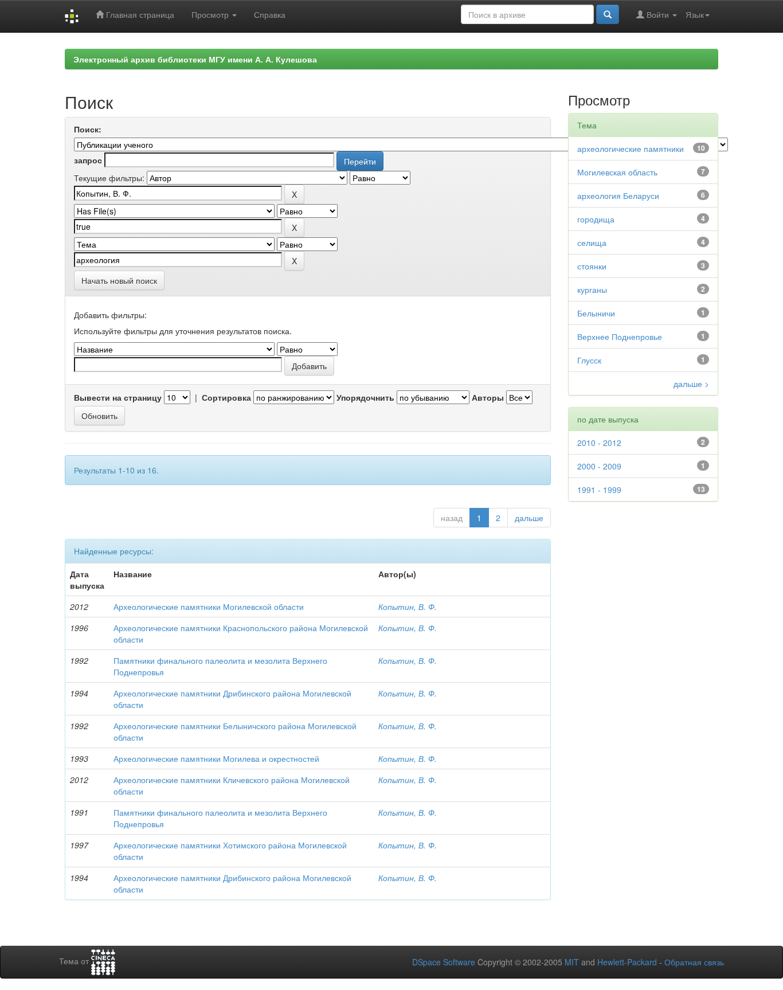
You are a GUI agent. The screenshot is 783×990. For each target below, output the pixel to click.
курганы (592, 289)
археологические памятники (630, 148)
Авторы (488, 397)
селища (591, 242)
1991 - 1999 (599, 489)
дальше (529, 517)
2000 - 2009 (599, 466)
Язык (695, 14)
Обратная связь (694, 962)
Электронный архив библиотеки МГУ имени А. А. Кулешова (195, 59)
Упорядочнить (365, 397)
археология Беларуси (618, 195)
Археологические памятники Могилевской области (208, 606)
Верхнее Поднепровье (619, 336)
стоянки (591, 266)
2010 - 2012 (599, 442)
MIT (572, 962)
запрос (88, 160)
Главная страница (139, 14)
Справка (269, 14)
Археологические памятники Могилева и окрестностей (216, 758)
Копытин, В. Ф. (407, 606)
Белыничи (596, 313)
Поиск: (87, 129)
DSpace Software (443, 962)
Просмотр (211, 14)
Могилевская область (617, 172)
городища (595, 219)
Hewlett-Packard (627, 962)
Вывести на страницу (118, 397)
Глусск (589, 360)
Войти (657, 14)
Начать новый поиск (119, 280)
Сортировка (226, 397)
